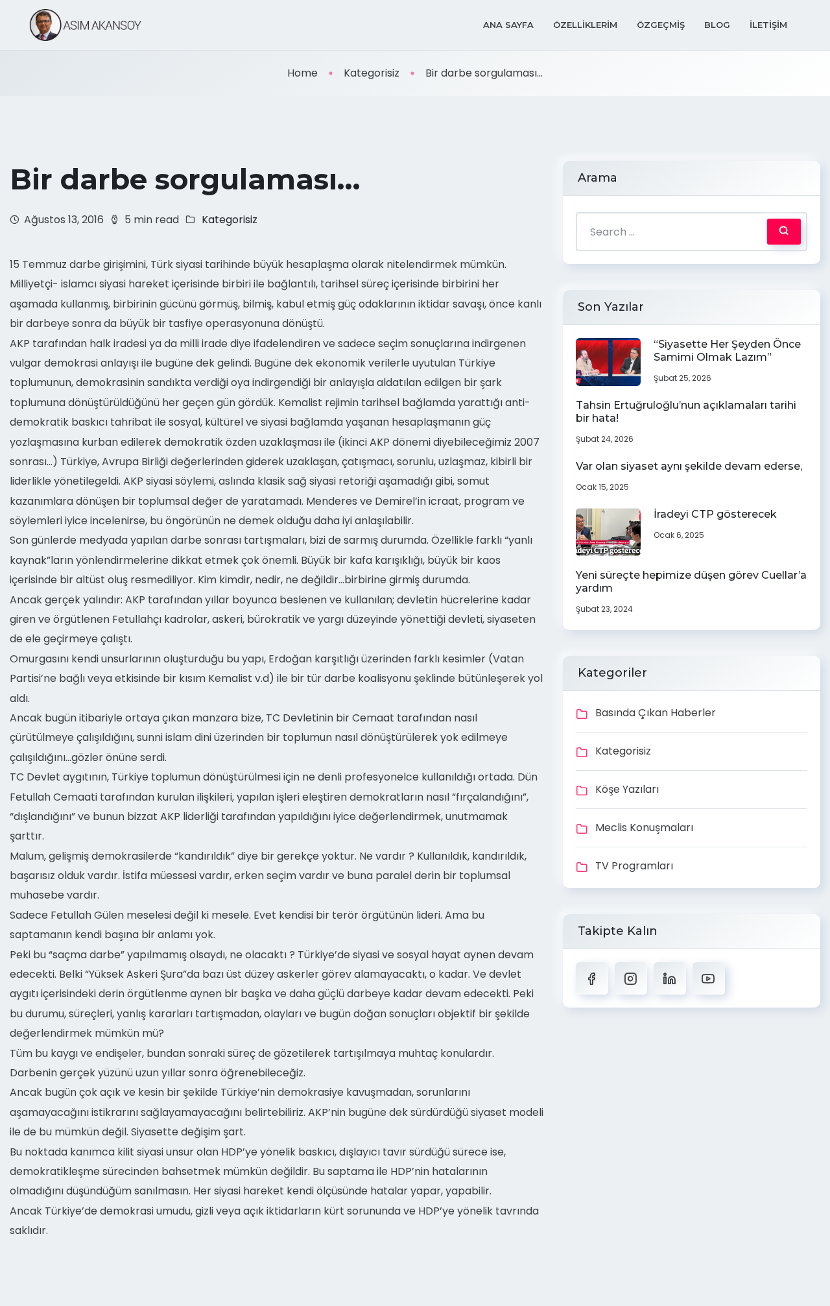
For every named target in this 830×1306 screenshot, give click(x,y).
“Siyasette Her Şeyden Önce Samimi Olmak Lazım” (727, 350)
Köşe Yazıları (627, 789)
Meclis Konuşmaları (644, 827)
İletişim (768, 24)
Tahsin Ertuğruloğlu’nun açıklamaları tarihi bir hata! (686, 411)
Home (302, 73)
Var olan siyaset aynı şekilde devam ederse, (689, 466)
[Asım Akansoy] (85, 25)
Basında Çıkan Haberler (655, 712)
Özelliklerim (585, 24)
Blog (717, 24)
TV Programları (634, 865)
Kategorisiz (371, 73)
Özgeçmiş (661, 24)
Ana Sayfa (508, 24)
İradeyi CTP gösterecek (715, 514)
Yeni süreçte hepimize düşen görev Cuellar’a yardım (691, 581)
